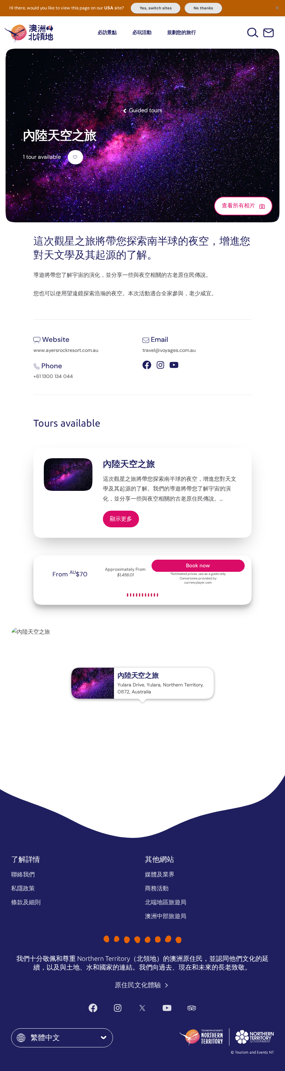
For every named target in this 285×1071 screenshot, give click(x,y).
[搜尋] (253, 32)
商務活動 (157, 888)
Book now (198, 565)
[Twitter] (142, 1007)
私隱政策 (23, 888)
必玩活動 (142, 32)
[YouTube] (167, 1007)
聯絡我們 (23, 874)
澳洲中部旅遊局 (165, 916)
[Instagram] (117, 1007)
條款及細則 (26, 902)
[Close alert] (277, 7)
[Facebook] (93, 1007)
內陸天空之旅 (129, 464)
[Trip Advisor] (191, 1007)
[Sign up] (268, 33)
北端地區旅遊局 (165, 902)
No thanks (203, 8)
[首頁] (29, 32)
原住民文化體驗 (138, 985)
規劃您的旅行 (181, 32)
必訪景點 (107, 32)
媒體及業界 (159, 874)
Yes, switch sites (156, 8)
